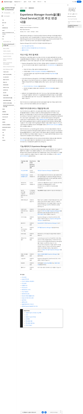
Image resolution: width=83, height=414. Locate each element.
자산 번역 (24, 277)
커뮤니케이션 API (5, 116)
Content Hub (5, 90)
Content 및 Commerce (6, 124)
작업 (3, 137)
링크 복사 (75, 13)
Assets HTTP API (25, 279)
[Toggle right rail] (67, 5)
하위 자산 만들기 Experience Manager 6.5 (51, 211)
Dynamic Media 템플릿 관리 (28, 295)
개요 (3, 20)
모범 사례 (4, 92)
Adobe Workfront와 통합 (7, 97)
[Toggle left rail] (15, 5)
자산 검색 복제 (24, 170)
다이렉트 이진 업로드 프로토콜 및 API (39, 71)
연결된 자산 (24, 285)
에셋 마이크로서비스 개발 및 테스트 (74, 22)
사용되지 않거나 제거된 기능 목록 (33, 312)
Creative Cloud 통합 (47, 263)
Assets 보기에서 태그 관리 (28, 298)
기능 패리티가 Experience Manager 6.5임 (73, 26)
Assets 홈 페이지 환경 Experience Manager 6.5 (48, 223)
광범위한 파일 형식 (44, 119)
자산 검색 (24, 283)
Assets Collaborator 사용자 (8, 69)
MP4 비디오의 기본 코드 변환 (53, 124)
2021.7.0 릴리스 (41, 214)
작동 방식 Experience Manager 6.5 (45, 170)
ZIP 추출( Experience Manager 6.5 (45, 227)
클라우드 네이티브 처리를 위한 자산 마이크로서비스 (34, 48)
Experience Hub (5, 27)
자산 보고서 (24, 287)
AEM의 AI (3, 119)
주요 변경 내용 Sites (30, 323)
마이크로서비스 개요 (52, 65)
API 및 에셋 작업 (53, 73)
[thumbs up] (43, 412)
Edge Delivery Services (6, 127)
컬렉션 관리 (24, 302)
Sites (3, 36)
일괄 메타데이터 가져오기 (28, 304)
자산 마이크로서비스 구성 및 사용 (31, 86)
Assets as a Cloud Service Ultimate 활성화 (7, 63)
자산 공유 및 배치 (6, 77)
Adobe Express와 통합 (7, 100)
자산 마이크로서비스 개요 (8, 53)
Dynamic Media (5, 84)
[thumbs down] (45, 412)
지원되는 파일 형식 (7, 51)
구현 (3, 132)
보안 (3, 25)
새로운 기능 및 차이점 (31, 317)
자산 (3, 38)
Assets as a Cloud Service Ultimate (7, 59)
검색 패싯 (24, 300)
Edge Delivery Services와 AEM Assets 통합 (8, 106)
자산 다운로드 (25, 291)
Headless (4, 129)
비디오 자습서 (29, 325)
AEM (26, 8)
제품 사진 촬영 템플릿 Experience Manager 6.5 (48, 254)
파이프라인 (22, 140)
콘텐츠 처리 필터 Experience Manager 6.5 (51, 249)
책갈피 (70, 13)
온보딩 (3, 30)
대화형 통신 (4, 111)
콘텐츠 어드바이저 (6, 79)
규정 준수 (3, 140)
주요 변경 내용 (29, 321)
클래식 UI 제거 (25, 50)
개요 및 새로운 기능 (7, 41)
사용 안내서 (31, 8)
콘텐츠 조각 (5, 82)
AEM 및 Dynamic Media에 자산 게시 (30, 306)
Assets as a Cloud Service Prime (8, 66)
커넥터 (3, 135)
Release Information (26, 29)
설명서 (21, 8)
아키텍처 (28, 319)
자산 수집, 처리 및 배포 (72, 19)
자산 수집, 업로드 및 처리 (28, 46)
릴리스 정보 (4, 22)
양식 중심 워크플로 (5, 114)
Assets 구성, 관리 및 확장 (7, 74)
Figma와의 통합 (5, 95)
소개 (27, 314)
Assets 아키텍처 (6, 48)
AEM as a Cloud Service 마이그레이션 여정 (8, 33)
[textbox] (8, 13)
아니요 (74, 11)
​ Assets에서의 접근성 (7, 56)
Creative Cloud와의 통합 (7, 103)
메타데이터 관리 (25, 293)
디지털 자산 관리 (5, 71)
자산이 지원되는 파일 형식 (28, 281)
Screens (3, 122)
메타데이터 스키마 (26, 289)
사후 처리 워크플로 (49, 88)
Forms (3, 109)
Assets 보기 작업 (6, 87)
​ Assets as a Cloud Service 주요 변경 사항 (8, 45)
